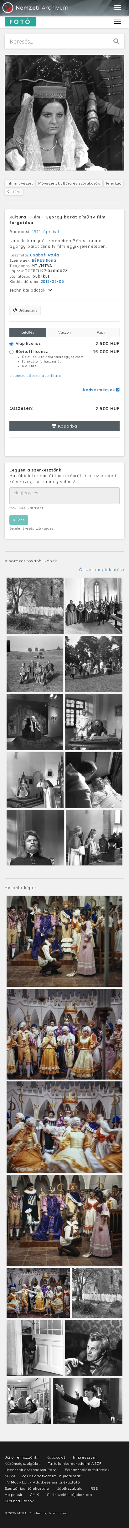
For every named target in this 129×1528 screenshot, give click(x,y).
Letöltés (27, 332)
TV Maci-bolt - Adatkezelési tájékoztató (42, 1482)
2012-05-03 (52, 281)
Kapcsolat (55, 1457)
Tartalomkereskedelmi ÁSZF (75, 1463)
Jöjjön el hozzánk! (22, 1457)
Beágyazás (27, 310)
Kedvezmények (99, 389)
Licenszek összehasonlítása (35, 375)
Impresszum (84, 1457)
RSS (94, 1488)
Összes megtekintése (101, 569)
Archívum (42, 7)
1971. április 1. (46, 231)
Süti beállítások (19, 1500)
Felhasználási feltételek (87, 1469)
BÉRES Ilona (44, 260)
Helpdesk (14, 1494)
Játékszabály (70, 1488)
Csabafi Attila (44, 255)
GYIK (34, 1494)
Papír (101, 332)
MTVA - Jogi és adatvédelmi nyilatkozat (43, 1476)
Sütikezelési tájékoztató (69, 1494)
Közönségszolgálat (22, 1463)
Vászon (64, 332)
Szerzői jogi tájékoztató (27, 1488)
